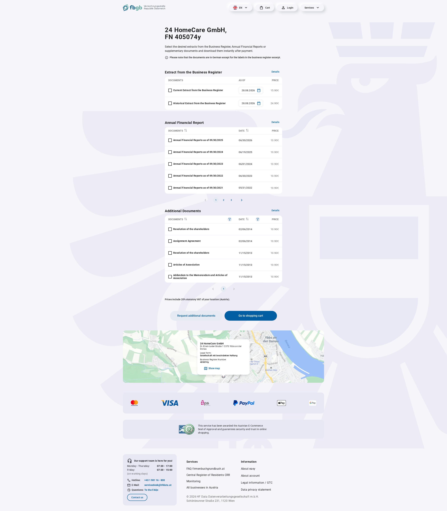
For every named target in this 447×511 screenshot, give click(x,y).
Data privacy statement (256, 489)
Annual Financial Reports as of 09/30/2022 (198, 175)
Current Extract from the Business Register (198, 90)
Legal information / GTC (257, 482)
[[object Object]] (230, 219)
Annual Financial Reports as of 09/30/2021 (198, 187)
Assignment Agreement (187, 241)
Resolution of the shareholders (191, 229)
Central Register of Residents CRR (208, 475)
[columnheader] (200, 130)
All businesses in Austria (202, 487)
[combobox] (251, 90)
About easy (248, 468)
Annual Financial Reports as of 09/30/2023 (198, 163)
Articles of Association (186, 264)
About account (250, 475)
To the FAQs (151, 489)
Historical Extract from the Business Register (199, 103)
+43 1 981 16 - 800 (154, 480)
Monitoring (193, 481)
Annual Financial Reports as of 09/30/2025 (198, 140)
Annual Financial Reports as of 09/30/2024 (198, 152)
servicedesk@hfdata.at (157, 485)
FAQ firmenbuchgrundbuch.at (205, 468)
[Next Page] (241, 200)
